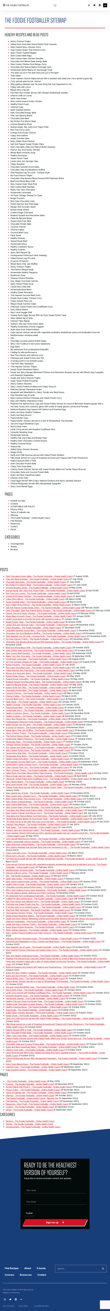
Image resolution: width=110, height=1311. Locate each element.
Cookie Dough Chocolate (21, 212)
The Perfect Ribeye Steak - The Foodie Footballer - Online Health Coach (38, 736)
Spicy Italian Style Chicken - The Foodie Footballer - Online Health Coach (38, 605)
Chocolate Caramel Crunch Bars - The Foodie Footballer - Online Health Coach (41, 630)
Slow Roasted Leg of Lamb (22, 395)
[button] (55, 5)
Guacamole (15, 446)
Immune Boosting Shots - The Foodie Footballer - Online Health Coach (37, 587)
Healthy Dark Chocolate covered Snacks (28, 440)
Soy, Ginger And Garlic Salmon (24, 281)
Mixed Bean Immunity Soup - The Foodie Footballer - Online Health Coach (39, 616)
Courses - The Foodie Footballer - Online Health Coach (30, 1084)
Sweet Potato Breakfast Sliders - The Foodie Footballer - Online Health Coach (40, 915)
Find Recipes (16, 520)
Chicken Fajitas (17, 229)
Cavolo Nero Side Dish (20, 286)
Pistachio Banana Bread (21, 218)
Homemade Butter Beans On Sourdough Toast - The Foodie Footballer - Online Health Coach (47, 818)
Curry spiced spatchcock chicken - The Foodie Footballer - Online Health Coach (42, 838)
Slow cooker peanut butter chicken (26, 101)
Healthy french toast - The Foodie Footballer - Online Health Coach (36, 884)
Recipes (14, 549)
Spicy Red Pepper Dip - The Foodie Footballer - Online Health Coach (36, 719)
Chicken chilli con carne (21, 95)
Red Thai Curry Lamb (20, 130)
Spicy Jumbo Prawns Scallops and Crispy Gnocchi (33, 386)
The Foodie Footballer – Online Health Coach (30, 518)
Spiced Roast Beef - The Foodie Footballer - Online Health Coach (35, 707)
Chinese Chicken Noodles (22, 278)
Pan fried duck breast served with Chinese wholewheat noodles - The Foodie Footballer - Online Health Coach (55, 858)
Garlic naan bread (18, 98)
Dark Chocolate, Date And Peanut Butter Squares (32, 147)
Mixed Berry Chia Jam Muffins (24, 264)
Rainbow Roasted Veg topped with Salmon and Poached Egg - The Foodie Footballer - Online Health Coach (54, 967)
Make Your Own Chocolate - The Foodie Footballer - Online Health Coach (38, 656)
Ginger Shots (16, 452)
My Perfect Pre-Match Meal (23, 121)
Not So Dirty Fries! (18, 426)
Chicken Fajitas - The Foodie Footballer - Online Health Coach (33, 696)
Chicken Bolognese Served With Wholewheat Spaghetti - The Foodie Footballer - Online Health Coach (51, 1058)
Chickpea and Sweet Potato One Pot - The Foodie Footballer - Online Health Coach (43, 904)
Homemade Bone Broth (20, 289)
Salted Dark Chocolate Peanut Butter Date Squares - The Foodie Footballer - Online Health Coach (49, 773)
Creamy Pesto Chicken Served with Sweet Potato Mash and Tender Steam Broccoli (48, 469)
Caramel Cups (16, 107)
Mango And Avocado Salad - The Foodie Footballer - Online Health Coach (39, 673)
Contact (14, 526)
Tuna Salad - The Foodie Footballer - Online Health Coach (31, 827)
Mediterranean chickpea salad (24, 335)
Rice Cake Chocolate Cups (22, 201)
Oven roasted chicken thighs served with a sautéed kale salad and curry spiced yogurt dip (51, 78)
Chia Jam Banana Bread (21, 115)
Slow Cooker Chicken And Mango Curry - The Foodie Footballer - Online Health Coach (44, 813)
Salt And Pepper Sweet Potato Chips (27, 144)
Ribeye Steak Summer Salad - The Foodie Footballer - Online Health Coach (39, 776)
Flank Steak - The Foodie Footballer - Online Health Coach (32, 702)
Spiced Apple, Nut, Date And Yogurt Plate (29, 127)
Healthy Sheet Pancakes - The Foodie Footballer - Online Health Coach (37, 759)
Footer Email (29, 1197)
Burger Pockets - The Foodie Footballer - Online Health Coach (33, 664)
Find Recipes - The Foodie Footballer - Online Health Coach (32, 1101)
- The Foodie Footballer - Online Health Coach (26, 1081)
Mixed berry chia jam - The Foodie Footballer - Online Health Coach (36, 856)
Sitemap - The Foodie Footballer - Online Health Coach (30, 1095)
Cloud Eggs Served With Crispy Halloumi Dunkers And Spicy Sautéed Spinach (45, 480)
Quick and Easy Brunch (21, 415)
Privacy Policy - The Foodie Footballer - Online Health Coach (33, 1089)
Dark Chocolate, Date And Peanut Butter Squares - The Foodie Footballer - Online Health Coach (49, 610)
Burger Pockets (17, 198)
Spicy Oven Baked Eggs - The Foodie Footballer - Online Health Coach (37, 1064)
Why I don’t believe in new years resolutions (30, 343)
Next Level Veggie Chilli (21, 312)
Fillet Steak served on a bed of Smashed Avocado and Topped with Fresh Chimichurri (49, 458)
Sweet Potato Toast (19, 158)
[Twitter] (94, 5)
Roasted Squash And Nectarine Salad (27, 215)
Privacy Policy (16, 509)
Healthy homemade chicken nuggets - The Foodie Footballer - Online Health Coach (43, 841)
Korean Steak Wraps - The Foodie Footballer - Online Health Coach (36, 676)
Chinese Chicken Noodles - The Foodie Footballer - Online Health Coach (38, 744)
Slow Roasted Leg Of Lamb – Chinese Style (30, 172)
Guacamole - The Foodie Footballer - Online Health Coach (31, 1010)
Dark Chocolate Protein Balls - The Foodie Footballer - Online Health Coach (39, 1032)
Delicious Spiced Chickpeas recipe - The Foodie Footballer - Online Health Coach (42, 938)
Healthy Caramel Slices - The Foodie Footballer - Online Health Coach (37, 1007)
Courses (14, 503)
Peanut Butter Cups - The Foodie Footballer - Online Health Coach (35, 978)
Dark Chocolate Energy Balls (23, 112)
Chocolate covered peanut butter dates (28, 341)
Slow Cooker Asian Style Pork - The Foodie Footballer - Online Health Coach (40, 650)
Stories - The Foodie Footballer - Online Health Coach (29, 1124)
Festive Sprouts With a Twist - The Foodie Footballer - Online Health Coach (39, 1030)
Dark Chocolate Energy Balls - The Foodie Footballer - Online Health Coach (39, 576)
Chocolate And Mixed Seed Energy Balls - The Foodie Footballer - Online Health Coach (45, 810)
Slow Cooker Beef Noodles (22, 187)
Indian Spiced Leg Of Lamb (22, 258)
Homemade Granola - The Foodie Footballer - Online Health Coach (35, 998)
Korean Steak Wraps (19, 209)
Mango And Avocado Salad (22, 207)
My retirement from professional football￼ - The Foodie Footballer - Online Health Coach (45, 895)
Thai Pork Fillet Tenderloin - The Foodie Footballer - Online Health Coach (38, 910)
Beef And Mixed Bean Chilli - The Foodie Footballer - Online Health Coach (39, 647)
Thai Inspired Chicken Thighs (23, 366)
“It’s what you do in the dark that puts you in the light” (34, 72)
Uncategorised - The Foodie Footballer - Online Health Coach (33, 1127)
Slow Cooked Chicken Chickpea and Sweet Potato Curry (36, 398)
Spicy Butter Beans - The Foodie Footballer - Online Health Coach (35, 781)
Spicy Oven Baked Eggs (21, 486)
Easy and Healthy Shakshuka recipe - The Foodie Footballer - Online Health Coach (43, 955)
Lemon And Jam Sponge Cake (24, 161)
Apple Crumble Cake (19, 138)
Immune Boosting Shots (21, 124)
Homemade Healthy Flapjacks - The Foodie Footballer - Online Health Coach (40, 739)
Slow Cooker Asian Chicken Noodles (26, 58)
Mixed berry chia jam (20, 90)
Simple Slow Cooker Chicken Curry (26, 298)
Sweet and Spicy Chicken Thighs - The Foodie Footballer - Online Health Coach (41, 924)
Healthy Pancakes (18, 155)
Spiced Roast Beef (18, 241)
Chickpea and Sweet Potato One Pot (27, 358)
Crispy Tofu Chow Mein (21, 466)
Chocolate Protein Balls (20, 224)
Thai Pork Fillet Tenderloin (22, 363)
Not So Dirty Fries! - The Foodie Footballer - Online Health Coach (35, 990)
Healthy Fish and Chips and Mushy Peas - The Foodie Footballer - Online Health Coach (45, 1001)
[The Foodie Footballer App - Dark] (105, 5)
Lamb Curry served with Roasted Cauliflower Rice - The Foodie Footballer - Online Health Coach (49, 992)
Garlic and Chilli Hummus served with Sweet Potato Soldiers (37, 455)
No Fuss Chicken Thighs (21, 175)
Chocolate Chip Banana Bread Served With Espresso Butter (37, 178)
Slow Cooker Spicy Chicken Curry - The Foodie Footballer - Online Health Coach (42, 796)
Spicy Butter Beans (19, 309)
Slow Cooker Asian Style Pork (23, 184)
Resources (15, 523)
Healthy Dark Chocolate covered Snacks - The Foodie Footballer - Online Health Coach (45, 1004)
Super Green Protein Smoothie (24, 381)
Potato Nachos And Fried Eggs (24, 204)
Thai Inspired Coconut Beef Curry (25, 295)
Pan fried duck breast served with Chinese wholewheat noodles (39, 92)
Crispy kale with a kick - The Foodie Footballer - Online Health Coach (36, 853)
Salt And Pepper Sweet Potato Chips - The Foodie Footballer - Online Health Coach (43, 607)
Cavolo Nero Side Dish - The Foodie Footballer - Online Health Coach (36, 753)
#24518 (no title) (17, 501)
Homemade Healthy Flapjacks (24, 272)
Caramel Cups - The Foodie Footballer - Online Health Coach (33, 1067)
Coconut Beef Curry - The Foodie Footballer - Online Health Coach (35, 699)
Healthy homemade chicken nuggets (27, 326)
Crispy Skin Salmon (19, 135)
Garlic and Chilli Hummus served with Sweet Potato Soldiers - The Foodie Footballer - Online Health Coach (53, 1018)
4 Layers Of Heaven (19, 261)
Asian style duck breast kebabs (24, 329)
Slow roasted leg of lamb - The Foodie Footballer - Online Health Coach (38, 793)
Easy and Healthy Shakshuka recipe (26, 401)
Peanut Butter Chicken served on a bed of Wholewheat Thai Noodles (41, 421)
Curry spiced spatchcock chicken (25, 81)
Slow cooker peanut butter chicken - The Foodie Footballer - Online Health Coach (42, 881)
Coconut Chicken (18, 227)
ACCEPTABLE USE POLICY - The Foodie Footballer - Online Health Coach (39, 1087)
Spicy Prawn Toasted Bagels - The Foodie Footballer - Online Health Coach (39, 801)
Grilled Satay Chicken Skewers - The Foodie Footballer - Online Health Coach (40, 1012)
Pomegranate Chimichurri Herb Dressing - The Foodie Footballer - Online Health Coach (44, 721)
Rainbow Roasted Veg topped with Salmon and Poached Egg (38, 409)
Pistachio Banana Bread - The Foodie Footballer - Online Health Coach (37, 684)
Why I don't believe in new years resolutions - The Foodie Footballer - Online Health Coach (46, 890)
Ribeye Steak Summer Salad (23, 304)
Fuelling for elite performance (23, 352)
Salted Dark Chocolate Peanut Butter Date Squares (33, 44)
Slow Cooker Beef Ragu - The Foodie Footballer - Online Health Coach (37, 804)
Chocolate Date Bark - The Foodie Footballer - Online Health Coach (36, 582)
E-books (41, 1268)
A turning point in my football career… (27, 361)
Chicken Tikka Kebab (20, 321)
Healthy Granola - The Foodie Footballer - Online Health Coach (34, 704)
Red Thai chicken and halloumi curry (26, 355)
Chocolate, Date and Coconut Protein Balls (29, 472)
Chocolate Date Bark (19, 118)
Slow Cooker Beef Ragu (21, 55)
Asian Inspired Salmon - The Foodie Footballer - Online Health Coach (36, 1070)
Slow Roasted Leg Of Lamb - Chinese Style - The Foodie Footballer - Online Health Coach (46, 636)
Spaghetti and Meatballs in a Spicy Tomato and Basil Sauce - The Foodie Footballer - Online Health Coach (53, 941)
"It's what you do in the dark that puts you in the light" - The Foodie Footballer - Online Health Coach (51, 821)
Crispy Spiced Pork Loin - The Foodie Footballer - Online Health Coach (37, 767)
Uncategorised (17, 543)
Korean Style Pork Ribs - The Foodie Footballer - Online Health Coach (37, 687)
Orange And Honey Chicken (23, 132)
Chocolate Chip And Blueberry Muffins (27, 169)
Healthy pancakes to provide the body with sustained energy (33, 619)
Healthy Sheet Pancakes (21, 292)
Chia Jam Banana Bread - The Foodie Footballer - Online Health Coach (37, 579)
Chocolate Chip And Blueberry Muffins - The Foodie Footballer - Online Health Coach (44, 633)
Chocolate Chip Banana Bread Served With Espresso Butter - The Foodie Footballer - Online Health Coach (53, 642)
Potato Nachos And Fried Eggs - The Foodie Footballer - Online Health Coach (40, 670)
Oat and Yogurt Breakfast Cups (24, 423)
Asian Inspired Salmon (20, 110)
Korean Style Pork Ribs (20, 221)
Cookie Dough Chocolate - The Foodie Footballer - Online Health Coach (38, 679)
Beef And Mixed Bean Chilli (22, 181)
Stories (13, 546)
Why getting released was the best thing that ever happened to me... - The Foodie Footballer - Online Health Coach (58, 847)
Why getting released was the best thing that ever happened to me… (41, 84)
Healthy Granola (17, 238)
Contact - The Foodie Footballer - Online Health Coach (30, 1107)
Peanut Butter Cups (19, 418)
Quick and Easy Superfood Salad (25, 475)
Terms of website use (20, 512)
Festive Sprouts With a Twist (23, 460)
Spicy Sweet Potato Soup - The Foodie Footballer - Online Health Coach (38, 750)
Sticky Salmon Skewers (21, 383)
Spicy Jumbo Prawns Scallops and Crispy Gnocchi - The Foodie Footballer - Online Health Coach (49, 933)
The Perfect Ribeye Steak (22, 269)
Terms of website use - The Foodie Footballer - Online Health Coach (36, 1092)
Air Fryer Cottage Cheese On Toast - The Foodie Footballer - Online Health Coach (42, 662)
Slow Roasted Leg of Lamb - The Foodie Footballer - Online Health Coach (39, 947)
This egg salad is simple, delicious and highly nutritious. (30, 893)
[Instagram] (89, 5)
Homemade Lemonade (20, 192)
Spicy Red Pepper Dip (20, 252)
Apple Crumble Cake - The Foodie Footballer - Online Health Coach (36, 602)
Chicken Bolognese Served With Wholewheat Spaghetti (35, 483)
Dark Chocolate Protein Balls (23, 463)
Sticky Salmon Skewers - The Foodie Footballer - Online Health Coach (37, 930)
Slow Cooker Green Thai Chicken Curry (28, 50)
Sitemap (14, 515)
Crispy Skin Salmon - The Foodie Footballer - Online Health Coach (35, 599)
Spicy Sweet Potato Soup (22, 284)
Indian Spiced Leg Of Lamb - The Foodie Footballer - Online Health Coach (39, 724)
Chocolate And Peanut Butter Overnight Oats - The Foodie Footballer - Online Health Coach (47, 816)
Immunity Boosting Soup (21, 432)
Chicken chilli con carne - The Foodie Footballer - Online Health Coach (37, 873)
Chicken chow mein (19, 478)
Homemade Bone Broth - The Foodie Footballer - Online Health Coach (37, 756)
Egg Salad (15, 346)
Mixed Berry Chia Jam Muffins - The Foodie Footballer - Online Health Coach (40, 730)
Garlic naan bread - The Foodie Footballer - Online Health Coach (34, 878)
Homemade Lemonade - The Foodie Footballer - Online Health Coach (37, 659)
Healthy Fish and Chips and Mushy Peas (28, 438)
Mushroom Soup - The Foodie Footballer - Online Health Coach (34, 741)
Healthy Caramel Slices (20, 443)
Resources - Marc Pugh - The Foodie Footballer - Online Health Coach (37, 1104)
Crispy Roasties (17, 164)
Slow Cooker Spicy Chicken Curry (25, 47)
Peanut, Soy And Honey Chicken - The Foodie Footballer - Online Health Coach (41, 613)
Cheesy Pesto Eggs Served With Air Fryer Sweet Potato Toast (38, 315)
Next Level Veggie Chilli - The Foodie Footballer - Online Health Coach (37, 784)
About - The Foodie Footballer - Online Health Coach (29, 1109)
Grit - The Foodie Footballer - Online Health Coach (28, 876)
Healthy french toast (19, 104)
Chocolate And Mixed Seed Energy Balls (28, 61)
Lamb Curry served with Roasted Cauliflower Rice (32, 429)
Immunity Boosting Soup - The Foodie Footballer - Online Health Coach (37, 995)
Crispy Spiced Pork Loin (21, 301)
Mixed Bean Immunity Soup (22, 152)
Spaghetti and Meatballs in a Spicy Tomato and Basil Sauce (37, 392)
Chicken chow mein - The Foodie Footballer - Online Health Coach (35, 1050)
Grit (12, 338)
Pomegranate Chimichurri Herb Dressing (28, 255)
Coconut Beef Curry (19, 232)
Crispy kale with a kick (20, 87)
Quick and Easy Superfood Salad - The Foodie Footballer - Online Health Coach (41, 1047)
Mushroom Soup (17, 275)
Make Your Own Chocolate (22, 189)
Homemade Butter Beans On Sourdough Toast (31, 70)
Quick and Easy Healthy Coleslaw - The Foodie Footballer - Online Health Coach (41, 973)
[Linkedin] (100, 5)
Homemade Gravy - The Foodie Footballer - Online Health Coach (35, 710)
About (13, 529)
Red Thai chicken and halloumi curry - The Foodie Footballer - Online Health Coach (43, 901)
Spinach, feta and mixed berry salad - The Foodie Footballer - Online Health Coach (43, 830)
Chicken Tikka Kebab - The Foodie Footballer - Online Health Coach (36, 824)
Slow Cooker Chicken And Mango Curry (28, 64)
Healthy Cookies (17, 249)
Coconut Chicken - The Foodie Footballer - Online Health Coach (34, 693)
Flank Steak (15, 235)
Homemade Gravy (18, 244)
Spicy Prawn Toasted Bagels (23, 52)
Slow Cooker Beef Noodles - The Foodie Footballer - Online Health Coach (38, 653)
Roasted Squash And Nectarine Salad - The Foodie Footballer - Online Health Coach (43, 682)
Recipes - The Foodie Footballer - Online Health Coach (30, 1121)
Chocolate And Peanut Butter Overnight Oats (30, 67)
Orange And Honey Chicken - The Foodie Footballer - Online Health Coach (39, 596)
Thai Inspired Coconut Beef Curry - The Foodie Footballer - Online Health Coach (41, 761)
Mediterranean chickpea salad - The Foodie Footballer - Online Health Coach (40, 870)
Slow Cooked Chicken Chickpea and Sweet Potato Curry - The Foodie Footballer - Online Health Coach (52, 950)
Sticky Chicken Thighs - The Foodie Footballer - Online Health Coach (36, 733)
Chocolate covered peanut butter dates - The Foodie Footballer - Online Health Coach (44, 887)
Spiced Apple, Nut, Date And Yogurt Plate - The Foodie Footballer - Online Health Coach (45, 590)
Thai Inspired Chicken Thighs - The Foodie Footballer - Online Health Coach (39, 913)
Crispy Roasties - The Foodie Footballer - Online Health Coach (33, 627)
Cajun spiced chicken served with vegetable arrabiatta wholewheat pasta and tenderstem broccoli (55, 332)
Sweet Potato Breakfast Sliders (24, 369)
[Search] (103, 1268)
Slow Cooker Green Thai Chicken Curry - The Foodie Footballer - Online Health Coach (44, 798)
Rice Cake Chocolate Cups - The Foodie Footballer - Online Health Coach (38, 667)
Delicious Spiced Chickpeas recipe (26, 389)
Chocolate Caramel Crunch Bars (24, 167)
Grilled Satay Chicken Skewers (24, 449)
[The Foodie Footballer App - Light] (21, 1299)
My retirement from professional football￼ (29, 349)
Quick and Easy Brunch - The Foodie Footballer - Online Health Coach (37, 975)
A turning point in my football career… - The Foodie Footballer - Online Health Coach (43, 907)
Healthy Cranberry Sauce (21, 246)
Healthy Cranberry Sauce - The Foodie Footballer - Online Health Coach (38, 713)
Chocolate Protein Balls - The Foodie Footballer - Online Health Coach (37, 690)
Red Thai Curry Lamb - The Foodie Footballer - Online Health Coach (36, 593)
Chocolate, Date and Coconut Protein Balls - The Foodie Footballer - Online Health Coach (45, 1044)
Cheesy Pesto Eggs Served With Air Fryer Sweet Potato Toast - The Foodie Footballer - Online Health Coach (54, 787)
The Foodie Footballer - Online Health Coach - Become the (32, 1098)
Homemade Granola (19, 435)
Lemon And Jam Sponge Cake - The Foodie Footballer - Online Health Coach (40, 624)
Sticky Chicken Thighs (20, 41)
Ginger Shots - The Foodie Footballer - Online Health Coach (32, 1015)
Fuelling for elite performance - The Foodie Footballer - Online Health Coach (39, 898)
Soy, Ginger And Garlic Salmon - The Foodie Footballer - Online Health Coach (40, 747)
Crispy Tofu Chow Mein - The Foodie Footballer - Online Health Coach (37, 1035)
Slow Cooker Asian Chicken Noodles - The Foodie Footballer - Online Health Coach (43, 807)
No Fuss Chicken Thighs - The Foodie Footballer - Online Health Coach (37, 639)
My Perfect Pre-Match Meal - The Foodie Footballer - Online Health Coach (39, 585)
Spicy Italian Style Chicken (22, 141)
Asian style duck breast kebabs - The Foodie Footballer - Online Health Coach (41, 844)
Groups (27, 1209)
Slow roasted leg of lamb (21, 318)
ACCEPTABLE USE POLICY (22, 506)
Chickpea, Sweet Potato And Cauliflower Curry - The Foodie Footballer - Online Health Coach (47, 779)
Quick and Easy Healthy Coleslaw (25, 412)
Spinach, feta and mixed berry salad (26, 324)
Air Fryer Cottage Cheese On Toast (26, 195)
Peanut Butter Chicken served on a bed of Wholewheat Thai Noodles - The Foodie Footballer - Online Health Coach (57, 981)
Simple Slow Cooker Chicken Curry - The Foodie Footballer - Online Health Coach (42, 764)
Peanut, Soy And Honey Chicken (25, 149)
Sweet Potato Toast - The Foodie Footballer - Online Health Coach (35, 622)
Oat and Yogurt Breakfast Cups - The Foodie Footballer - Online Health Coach (41, 987)
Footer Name (30, 1186)
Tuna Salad (15, 75)
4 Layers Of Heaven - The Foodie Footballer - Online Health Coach (35, 727)
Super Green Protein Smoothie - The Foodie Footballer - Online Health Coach (40, 927)
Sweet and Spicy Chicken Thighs (25, 378)
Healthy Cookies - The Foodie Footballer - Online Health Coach (34, 716)
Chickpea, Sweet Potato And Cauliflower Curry (31, 306)
